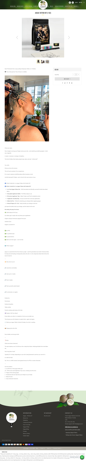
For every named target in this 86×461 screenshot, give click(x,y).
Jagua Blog (26, 429)
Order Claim (26, 435)
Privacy (25, 431)
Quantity (57, 74)
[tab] (38, 61)
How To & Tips (26, 424)
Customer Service (27, 422)
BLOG (51, 6)
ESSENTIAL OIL (68, 6)
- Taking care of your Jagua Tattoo (73, 435)
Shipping (25, 420)
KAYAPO (76, 6)
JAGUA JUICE (20, 6)
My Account (47, 415)
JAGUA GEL (13, 6)
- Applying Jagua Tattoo (71, 432)
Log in (76, 2)
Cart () (80, 2)
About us (25, 418)
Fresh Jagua (26, 448)
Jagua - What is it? (27, 415)
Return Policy (26, 433)
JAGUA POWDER (59, 6)
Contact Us (42, 448)
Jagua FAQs (26, 426)
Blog (37, 448)
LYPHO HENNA (28, 6)
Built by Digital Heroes (6, 440)
